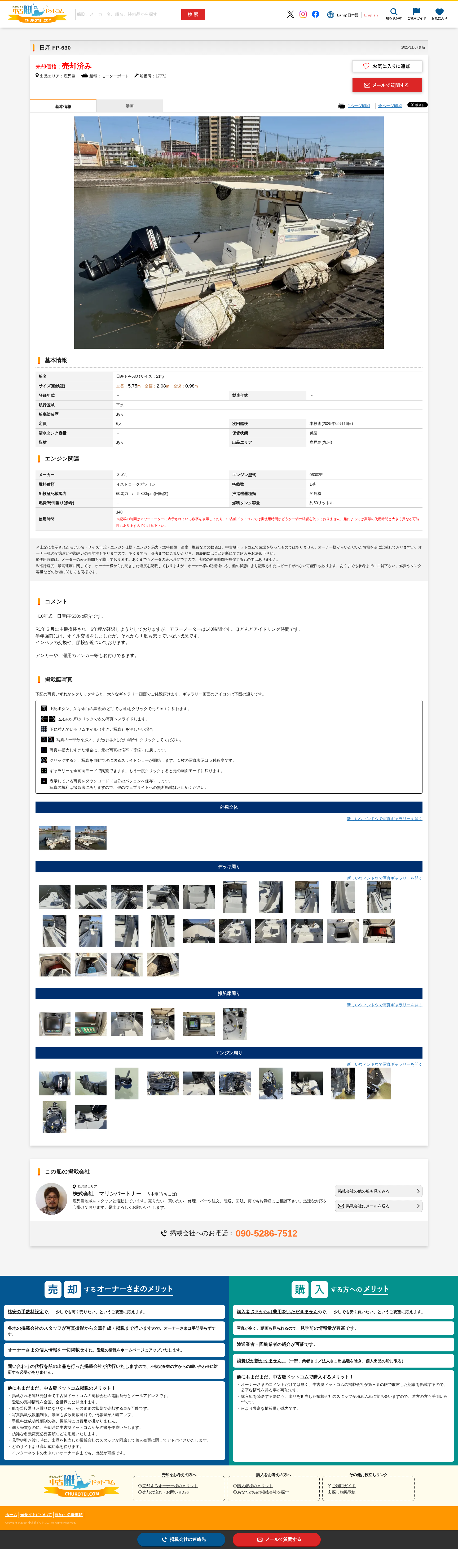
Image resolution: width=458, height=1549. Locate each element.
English (371, 15)
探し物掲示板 (344, 1492)
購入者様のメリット (255, 1485)
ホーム (11, 1514)
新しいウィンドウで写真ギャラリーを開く (384, 818)
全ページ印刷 (390, 105)
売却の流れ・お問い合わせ (166, 1492)
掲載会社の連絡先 (188, 1539)
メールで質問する (283, 1539)
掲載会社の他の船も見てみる (364, 1191)
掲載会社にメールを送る (368, 1206)
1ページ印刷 (359, 105)
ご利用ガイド (344, 1485)
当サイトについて (36, 1514)
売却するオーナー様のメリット (170, 1485)
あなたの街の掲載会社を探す (263, 1492)
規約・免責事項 (69, 1514)
